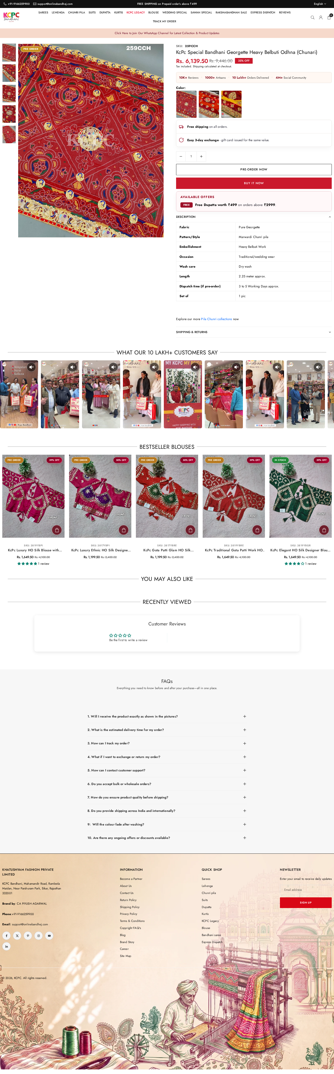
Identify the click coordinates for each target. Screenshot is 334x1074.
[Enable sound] (31, 367)
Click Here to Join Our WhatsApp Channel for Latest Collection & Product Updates (167, 33)
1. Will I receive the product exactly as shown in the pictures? (132, 716)
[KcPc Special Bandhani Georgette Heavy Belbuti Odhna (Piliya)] (209, 104)
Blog (123, 935)
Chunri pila (76, 12)
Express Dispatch (263, 12)
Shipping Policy (130, 907)
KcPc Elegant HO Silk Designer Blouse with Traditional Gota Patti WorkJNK (300, 550)
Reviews (285, 12)
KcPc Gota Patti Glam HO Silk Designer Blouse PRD (166, 550)
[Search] (313, 17)
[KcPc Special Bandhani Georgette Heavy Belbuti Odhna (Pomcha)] (231, 104)
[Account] (321, 17)
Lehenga (58, 12)
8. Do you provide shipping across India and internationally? (131, 810)
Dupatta (105, 12)
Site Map (125, 956)
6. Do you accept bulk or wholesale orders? (119, 784)
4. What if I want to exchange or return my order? (123, 757)
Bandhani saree (211, 935)
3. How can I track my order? (108, 743)
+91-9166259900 (19, 3)
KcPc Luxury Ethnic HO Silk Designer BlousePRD (100, 550)
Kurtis (118, 12)
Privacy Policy (128, 914)
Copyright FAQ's (130, 928)
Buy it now (254, 183)
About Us (126, 886)
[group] (91, 140)
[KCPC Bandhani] (11, 16)
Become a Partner (131, 879)
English (318, 3)
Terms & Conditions (132, 921)
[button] (152, 140)
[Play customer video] (19, 394)
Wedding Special (174, 12)
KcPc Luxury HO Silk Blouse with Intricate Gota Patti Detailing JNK (33, 550)
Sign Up (306, 902)
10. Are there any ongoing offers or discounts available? (128, 838)
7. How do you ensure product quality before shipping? (127, 797)
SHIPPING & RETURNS (192, 332)
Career (124, 949)
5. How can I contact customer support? (116, 770)
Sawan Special (201, 12)
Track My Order (164, 21)
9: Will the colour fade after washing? (115, 824)
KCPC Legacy (136, 12)
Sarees (43, 12)
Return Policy (128, 900)
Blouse (153, 12)
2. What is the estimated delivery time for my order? (125, 730)
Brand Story (127, 942)
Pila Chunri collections (216, 319)
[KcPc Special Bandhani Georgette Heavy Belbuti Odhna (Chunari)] (186, 104)
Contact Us (126, 893)
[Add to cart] (57, 530)
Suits (92, 12)
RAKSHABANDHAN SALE (231, 12)
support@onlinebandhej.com (55, 3)
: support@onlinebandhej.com (29, 924)
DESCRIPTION (186, 217)
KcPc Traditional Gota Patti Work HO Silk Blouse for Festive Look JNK (234, 550)
